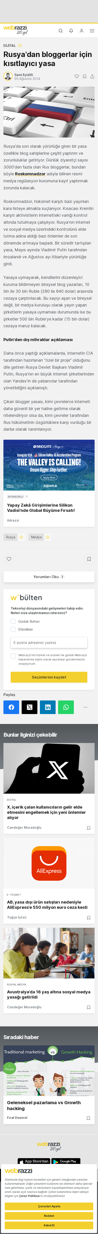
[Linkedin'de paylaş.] (49, 707)
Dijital (9, 45)
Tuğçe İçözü (16, 917)
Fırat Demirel (17, 1118)
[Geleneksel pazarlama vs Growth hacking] (49, 1070)
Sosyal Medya (16, 984)
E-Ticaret (14, 894)
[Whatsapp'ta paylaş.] (67, 707)
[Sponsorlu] (49, 465)
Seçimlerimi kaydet (49, 677)
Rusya (10, 537)
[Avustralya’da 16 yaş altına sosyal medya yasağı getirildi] (49, 953)
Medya (36, 537)
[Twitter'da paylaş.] (31, 707)
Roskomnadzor (30, 173)
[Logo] (15, 30)
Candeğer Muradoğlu (24, 827)
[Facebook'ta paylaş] (12, 707)
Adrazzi (13, 520)
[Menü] (92, 31)
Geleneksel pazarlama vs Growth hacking (44, 1105)
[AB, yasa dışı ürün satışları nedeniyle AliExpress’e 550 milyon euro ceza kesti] (49, 863)
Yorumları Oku (48, 576)
